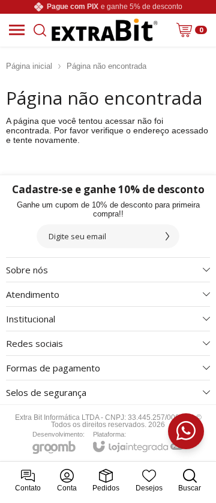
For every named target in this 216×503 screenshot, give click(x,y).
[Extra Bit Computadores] (105, 30)
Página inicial (29, 66)
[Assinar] (167, 236)
